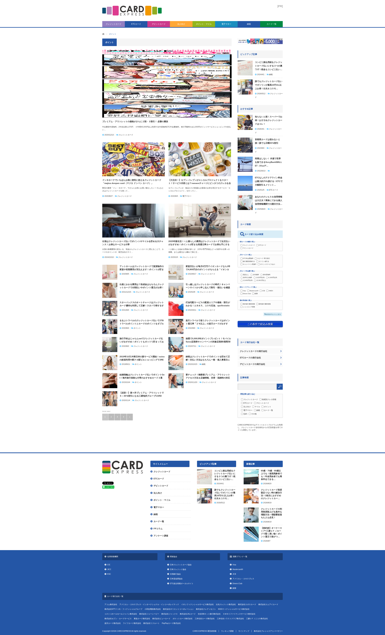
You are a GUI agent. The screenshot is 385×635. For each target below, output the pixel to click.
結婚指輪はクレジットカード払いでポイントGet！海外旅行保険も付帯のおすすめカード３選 (142, 376)
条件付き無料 (247, 277)
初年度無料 (266, 274)
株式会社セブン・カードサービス (118, 619)
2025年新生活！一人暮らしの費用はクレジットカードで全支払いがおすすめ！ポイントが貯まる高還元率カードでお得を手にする (199, 243)
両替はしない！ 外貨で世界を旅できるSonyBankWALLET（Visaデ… (268, 162)
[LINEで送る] (108, 487)
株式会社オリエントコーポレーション (178, 609)
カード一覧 (271, 24)
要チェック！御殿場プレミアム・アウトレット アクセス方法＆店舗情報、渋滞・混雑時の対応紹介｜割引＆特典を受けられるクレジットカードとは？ (208, 376)
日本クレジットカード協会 (181, 565)
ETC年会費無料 (248, 258)
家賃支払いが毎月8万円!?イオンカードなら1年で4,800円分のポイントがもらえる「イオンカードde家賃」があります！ (208, 268)
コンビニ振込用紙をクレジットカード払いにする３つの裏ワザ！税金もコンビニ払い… (268, 66)
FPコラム (158, 528)
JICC (109, 569)
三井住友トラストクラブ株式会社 (230, 619)
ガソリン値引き (264, 261)
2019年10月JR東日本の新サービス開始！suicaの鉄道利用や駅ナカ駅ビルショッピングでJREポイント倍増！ (142, 358)
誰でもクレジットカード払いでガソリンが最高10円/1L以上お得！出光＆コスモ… (268, 85)
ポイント (137, 328)
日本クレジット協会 (178, 569)
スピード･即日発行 (263, 258)
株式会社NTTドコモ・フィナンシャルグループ (123, 609)
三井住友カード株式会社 (205, 619)
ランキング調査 (227, 631)
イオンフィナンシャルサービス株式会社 (197, 604)
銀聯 (256, 293)
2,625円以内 (260, 277)
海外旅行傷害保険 (249, 304)
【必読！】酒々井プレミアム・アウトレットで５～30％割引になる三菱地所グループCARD (142, 394)
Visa (244, 291)
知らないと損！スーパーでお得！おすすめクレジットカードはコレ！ (268, 120)
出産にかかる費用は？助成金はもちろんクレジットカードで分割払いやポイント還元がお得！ (142, 286)
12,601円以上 (261, 280)
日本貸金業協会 (176, 579)
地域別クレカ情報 (269, 399)
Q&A (245, 414)
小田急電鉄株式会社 (153, 609)
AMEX (271, 291)
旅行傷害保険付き (249, 261)
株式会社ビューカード (161, 619)
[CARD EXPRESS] (132, 11)
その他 (254, 414)
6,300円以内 (272, 277)
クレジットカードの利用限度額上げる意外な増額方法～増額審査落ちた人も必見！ (271, 513)
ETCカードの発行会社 (250, 357)
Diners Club (247, 293)
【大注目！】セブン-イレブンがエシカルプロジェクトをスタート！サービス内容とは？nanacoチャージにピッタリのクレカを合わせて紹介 (199, 182)
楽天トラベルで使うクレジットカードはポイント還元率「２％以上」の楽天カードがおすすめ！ (208, 322)
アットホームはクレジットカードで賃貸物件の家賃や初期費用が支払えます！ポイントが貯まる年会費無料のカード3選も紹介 (142, 268)
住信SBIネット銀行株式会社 (209, 614)
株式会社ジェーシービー (149, 614)
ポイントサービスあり (267, 264)
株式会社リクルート (151, 623)
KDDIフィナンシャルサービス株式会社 (233, 609)
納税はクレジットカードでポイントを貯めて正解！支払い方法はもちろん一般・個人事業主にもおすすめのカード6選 (208, 358)
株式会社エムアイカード (268, 604)
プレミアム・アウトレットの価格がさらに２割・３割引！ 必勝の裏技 (135, 121)
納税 (249, 24)
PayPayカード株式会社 (171, 623)
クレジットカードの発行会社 (253, 351)
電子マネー (226, 24)
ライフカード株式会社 (132, 623)
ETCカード (136, 24)
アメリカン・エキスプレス (243, 579)
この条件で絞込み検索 (260, 324)
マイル (257, 407)
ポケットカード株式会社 (182, 619)
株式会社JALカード (188, 614)
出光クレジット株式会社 (226, 604)
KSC (109, 574)
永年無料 (256, 274)
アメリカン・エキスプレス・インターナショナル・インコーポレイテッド (149, 604)
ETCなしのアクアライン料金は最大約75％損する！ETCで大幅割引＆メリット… (269, 181)
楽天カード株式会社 (113, 623)
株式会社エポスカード (247, 604)
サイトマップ (243, 631)
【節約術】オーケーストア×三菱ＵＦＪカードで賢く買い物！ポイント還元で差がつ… (271, 532)
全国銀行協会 (175, 574)
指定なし (246, 274)
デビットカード (159, 24)
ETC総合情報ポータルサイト (181, 583)
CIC (108, 565)
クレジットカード (113, 24)
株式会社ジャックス (169, 614)
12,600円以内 (248, 280)
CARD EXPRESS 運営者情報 (204, 631)
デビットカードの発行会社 (252, 364)
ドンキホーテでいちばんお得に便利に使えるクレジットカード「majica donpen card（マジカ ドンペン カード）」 (131, 181)
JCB (263, 291)
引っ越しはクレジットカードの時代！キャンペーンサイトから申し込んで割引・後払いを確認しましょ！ (208, 286)
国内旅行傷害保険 (265, 304)
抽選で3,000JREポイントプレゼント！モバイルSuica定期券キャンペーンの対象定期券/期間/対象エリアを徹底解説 (208, 340)
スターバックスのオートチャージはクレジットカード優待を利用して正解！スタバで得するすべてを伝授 (142, 304)
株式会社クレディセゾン (206, 609)
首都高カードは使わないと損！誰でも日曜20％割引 (267, 141)
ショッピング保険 (249, 307)
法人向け (181, 24)
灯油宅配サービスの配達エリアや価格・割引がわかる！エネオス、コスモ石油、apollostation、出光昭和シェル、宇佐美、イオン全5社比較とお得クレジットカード (208, 304)
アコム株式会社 (111, 604)
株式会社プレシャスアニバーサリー (268, 631)
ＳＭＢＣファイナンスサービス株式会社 (239, 614)
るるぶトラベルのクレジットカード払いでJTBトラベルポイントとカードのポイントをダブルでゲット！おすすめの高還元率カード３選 (142, 322)
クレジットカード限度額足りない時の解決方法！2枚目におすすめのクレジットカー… (271, 494)
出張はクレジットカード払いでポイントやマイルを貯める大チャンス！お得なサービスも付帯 (132, 243)
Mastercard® (254, 291)
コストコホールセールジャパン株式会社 (121, 614)
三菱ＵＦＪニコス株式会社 (257, 619)
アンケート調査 (161, 535)
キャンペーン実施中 (249, 264)
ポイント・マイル (204, 24)
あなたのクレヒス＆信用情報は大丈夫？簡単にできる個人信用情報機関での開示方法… (268, 200)
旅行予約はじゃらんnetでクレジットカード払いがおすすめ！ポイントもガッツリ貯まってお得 (142, 340)
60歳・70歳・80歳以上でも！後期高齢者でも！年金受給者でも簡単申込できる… (271, 475)
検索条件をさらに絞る (273, 314)
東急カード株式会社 (142, 619)
